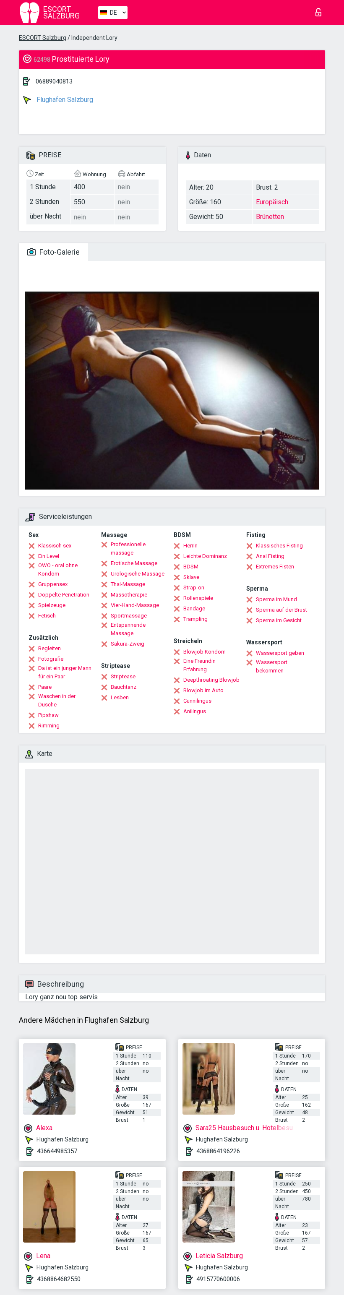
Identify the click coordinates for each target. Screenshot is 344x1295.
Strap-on (193, 587)
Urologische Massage (137, 574)
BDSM (190, 566)
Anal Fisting (270, 556)
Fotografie (50, 659)
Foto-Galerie (59, 252)
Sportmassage (129, 615)
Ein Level (48, 556)
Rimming (49, 725)
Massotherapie (129, 594)
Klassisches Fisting (279, 545)
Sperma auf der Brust (281, 610)
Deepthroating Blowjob (211, 680)
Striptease (123, 676)
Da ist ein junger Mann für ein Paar (64, 672)
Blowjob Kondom (204, 652)
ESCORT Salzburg (42, 37)
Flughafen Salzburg (64, 100)
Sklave (191, 577)
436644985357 (57, 1151)
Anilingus (194, 711)
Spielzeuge (51, 605)
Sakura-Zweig (127, 644)
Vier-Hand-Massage (135, 605)
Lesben (120, 697)
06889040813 (54, 81)
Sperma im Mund (276, 599)
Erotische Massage (134, 563)
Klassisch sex (54, 545)
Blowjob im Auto (203, 690)
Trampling (195, 619)
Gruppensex (53, 584)
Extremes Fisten (275, 566)
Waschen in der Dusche (57, 700)
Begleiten (49, 648)
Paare (45, 687)
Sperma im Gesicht (279, 620)
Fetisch (47, 615)
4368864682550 (59, 1279)
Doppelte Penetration (63, 594)
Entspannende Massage (128, 629)
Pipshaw (48, 715)
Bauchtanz (123, 687)
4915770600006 (218, 1279)
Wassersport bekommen (271, 666)
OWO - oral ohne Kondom (58, 569)
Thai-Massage (128, 584)
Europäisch (272, 202)
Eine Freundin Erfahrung (199, 665)
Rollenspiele (198, 598)
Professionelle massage (128, 548)
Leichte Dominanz (205, 556)
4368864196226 (218, 1151)
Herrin (190, 545)
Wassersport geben (280, 653)
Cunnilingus (197, 701)
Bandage (194, 608)
